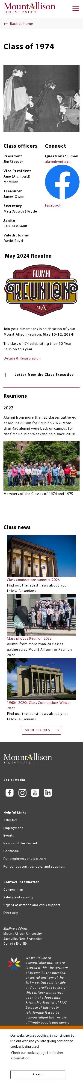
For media (11, 851)
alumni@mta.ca (58, 162)
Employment (13, 828)
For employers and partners (25, 859)
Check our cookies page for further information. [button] (37, 1055)
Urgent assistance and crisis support (31, 905)
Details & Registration (22, 358)
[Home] (31, 9)
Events (8, 835)
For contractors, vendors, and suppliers (34, 867)
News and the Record (20, 843)
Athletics (10, 820)
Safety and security (18, 897)
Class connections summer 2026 (33, 580)
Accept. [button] (38, 1074)
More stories (37, 730)
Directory (10, 913)
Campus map (13, 890)
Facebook (53, 205)
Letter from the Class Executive (44, 375)
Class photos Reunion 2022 (29, 639)
